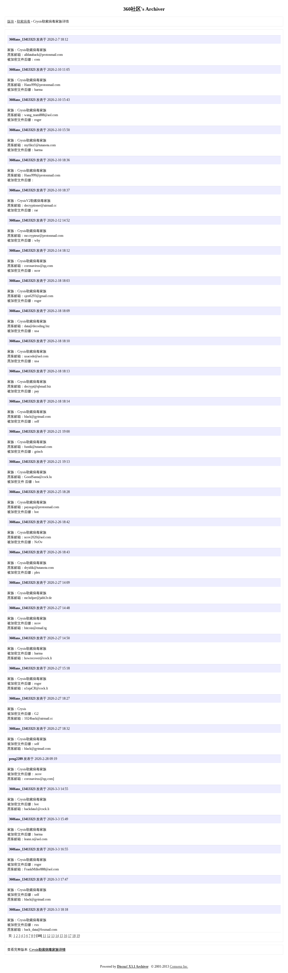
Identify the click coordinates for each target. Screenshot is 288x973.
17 (69, 936)
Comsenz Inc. (179, 966)
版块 (10, 21)
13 (53, 936)
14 (57, 936)
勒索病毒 (23, 21)
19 (78, 936)
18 (74, 936)
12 (48, 936)
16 (65, 936)
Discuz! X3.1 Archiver (132, 966)
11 (44, 936)
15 (61, 936)
